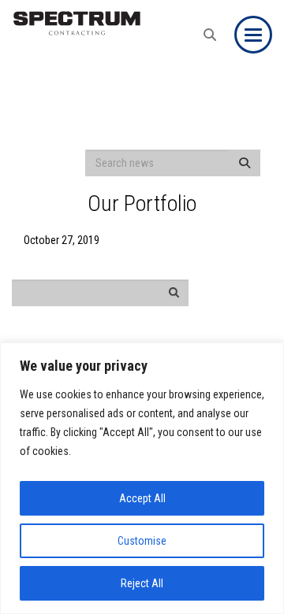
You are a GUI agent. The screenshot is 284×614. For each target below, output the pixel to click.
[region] (142, 478)
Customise (142, 540)
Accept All (142, 498)
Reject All (142, 583)
